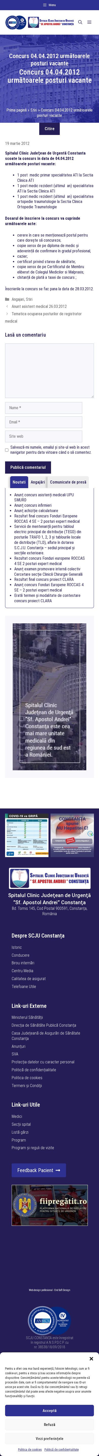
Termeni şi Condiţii (27, 1085)
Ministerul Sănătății (27, 1017)
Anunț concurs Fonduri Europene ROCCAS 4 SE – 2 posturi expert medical (49, 587)
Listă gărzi (20, 1132)
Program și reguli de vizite (33, 1147)
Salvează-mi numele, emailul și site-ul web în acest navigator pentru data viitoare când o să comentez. (51, 450)
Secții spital (21, 1124)
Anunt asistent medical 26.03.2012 (39, 306)
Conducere (20, 955)
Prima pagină (16, 110)
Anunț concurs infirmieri (33, 505)
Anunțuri (18, 1046)
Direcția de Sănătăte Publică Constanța (44, 1025)
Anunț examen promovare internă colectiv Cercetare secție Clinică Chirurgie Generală (48, 572)
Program (19, 1140)
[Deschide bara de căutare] (80, 22)
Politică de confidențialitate (61, 1449)
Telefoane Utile (24, 986)
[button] (91, 1358)
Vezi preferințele (49, 1438)
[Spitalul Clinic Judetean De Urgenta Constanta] (39, 22)
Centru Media (22, 970)
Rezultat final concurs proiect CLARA (44, 579)
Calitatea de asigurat (29, 978)
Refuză (49, 1424)
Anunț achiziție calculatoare (36, 510)
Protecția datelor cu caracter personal (43, 1062)
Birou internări (23, 962)
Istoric (17, 947)
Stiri (33, 110)
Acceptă (50, 1410)
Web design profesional (41, 1290)
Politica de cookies (30, 1449)
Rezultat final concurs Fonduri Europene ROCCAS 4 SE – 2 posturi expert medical (47, 519)
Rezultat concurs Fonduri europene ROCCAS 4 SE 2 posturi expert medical (49, 561)
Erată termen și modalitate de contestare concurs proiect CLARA (47, 598)
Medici (17, 1116)
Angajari (18, 299)
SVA (15, 1054)
